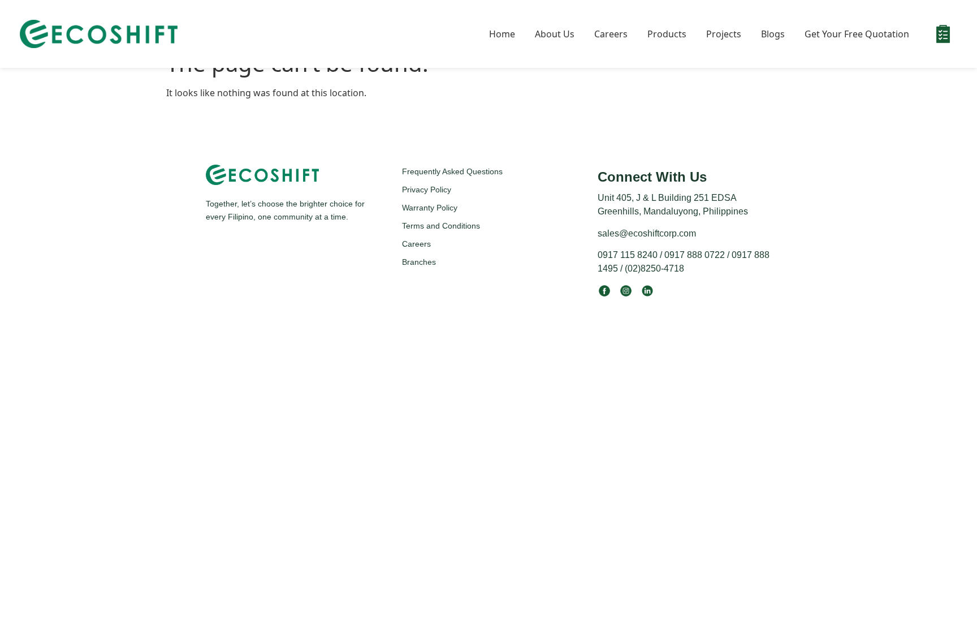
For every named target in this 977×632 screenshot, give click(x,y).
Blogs (773, 34)
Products (666, 34)
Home (502, 34)
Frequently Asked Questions (452, 171)
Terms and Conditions (441, 225)
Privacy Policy (426, 189)
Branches (419, 261)
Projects (723, 34)
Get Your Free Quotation (857, 34)
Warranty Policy (429, 207)
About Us (554, 34)
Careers (611, 34)
